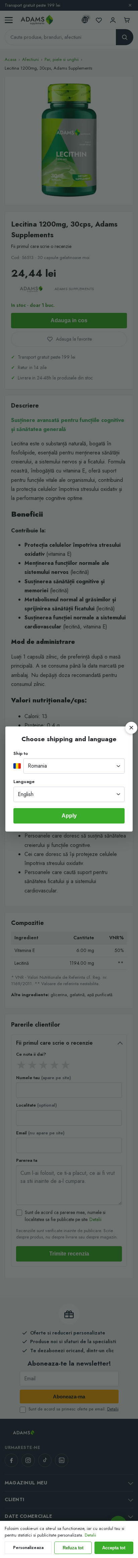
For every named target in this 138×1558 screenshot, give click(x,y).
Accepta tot (113, 1548)
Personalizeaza (28, 1548)
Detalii (90, 1535)
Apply (69, 815)
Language (23, 781)
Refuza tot (73, 1548)
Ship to (20, 753)
